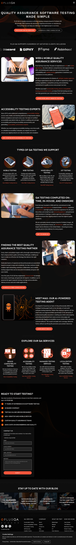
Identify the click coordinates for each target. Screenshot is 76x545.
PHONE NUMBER (8, 446)
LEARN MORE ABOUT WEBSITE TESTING (49, 98)
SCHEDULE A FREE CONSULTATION (49, 30)
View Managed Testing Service (47, 375)
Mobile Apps (55, 522)
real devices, (59, 224)
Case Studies (67, 522)
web (66, 65)
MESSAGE (6, 458)
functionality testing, (53, 89)
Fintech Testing (67, 529)
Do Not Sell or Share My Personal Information (20, 541)
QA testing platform (59, 212)
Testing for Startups (69, 531)
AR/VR (53, 527)
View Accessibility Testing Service (28, 377)
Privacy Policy (5, 541)
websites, (65, 207)
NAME (5, 440)
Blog (40, 529)
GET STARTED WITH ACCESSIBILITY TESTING (17, 138)
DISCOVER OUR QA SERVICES (25, 30)
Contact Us (41, 527)
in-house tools (29, 275)
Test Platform (67, 524)
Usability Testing (28, 531)
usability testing (50, 72)
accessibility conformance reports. (18, 124)
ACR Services (27, 529)
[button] (28, 501)
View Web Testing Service (28, 183)
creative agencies (69, 78)
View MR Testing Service (46, 185)
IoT (52, 529)
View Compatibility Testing (10, 377)
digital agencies (47, 207)
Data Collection (55, 531)
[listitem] (28, 501)
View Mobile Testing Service (10, 183)
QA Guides (41, 531)
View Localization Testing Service (65, 377)
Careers (41, 524)
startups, (61, 78)
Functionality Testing (29, 522)
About (40, 522)
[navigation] (9, 519)
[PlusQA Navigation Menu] (74, 2)
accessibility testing (46, 91)
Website (54, 524)
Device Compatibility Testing (30, 524)
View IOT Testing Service (65, 183)
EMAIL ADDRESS (8, 452)
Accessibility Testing (29, 527)
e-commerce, (39, 209)
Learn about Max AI (44, 329)
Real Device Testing (68, 527)
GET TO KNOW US (43, 234)
